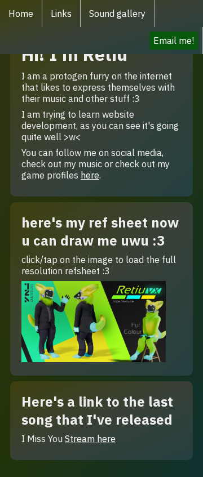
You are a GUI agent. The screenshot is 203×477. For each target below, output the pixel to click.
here (90, 175)
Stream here (90, 438)
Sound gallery (117, 13)
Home (20, 13)
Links (61, 13)
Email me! (173, 40)
